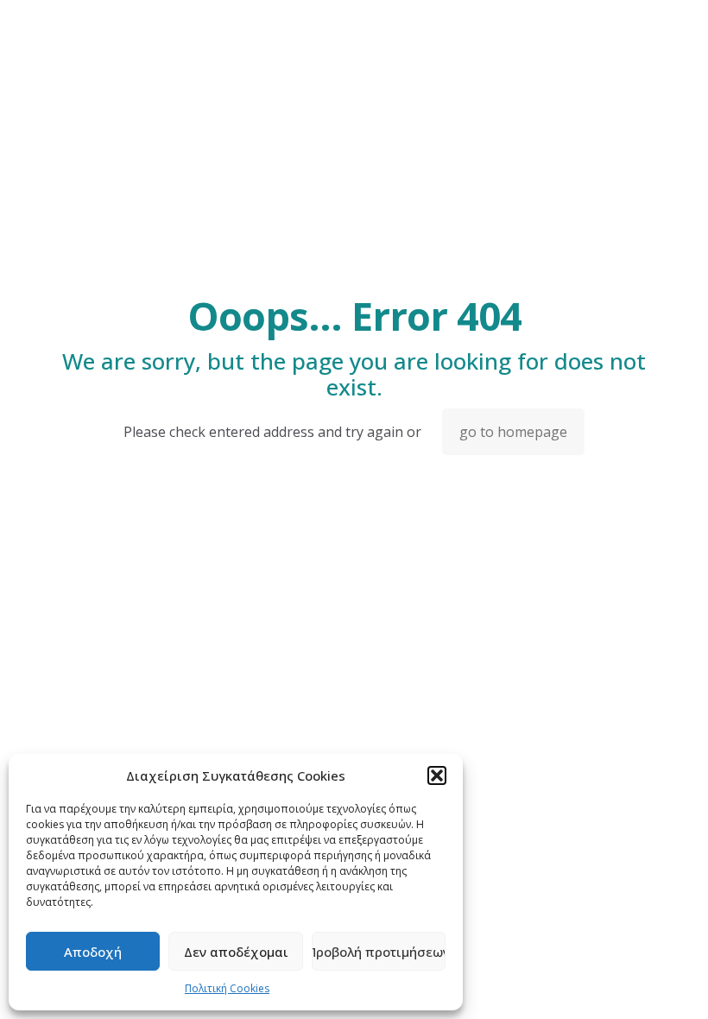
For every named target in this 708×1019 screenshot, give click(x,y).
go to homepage (513, 431)
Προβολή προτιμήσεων (379, 951)
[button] (437, 775)
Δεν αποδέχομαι (236, 951)
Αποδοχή (93, 951)
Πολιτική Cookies (227, 988)
